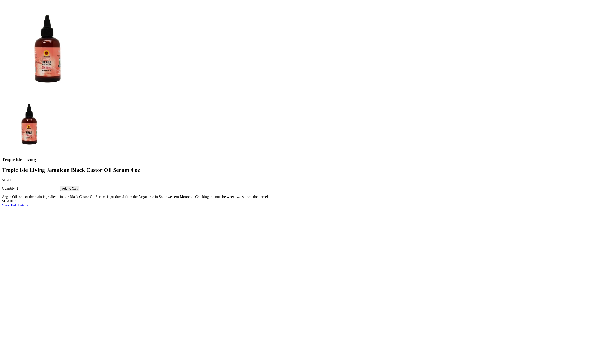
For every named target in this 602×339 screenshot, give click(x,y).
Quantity (8, 188)
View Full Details (15, 205)
